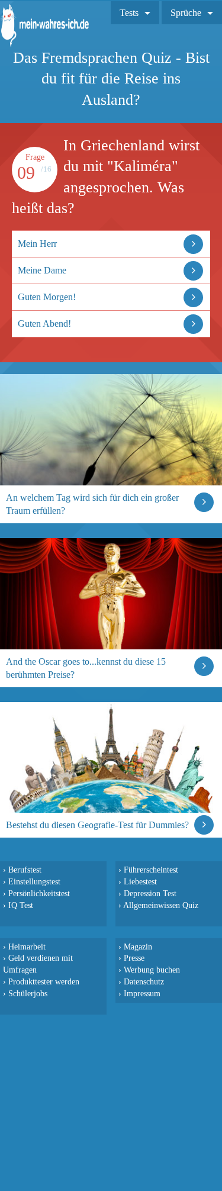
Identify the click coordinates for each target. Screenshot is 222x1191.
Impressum (142, 993)
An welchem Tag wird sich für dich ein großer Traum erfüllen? (92, 504)
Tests (129, 13)
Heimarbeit (27, 946)
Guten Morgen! (47, 297)
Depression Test (150, 893)
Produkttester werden (43, 981)
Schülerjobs (27, 993)
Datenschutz (144, 981)
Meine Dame (42, 270)
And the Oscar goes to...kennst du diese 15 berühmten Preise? (86, 668)
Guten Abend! (44, 323)
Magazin (138, 946)
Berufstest (24, 869)
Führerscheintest (151, 869)
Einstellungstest (34, 881)
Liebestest (140, 881)
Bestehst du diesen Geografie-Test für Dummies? (97, 825)
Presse (134, 958)
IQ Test (20, 905)
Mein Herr (37, 244)
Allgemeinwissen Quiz (160, 905)
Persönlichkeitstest (39, 893)
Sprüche (185, 13)
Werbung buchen (152, 969)
